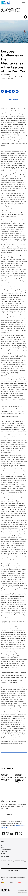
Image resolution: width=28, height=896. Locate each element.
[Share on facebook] (6, 91)
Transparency (4, 851)
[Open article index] (25, 16)
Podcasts (3, 845)
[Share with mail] (17, 91)
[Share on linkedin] (13, 91)
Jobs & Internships (14, 870)
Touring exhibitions (6, 849)
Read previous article (14, 754)
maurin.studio (24, 892)
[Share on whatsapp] (9, 91)
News (2, 844)
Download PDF (14, 99)
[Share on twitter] (2, 91)
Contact (3, 853)
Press (2, 847)
